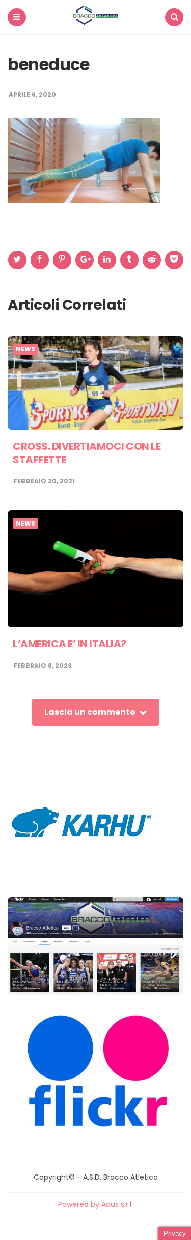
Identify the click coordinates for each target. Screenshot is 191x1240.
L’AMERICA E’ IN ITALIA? (69, 644)
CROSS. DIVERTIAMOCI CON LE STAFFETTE (86, 453)
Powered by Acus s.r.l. (95, 1204)
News (25, 349)
